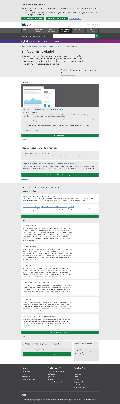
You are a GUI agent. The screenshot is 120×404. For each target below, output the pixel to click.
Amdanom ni (91, 26)
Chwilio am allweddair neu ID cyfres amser (34, 36)
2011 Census (27, 265)
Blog (97, 26)
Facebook (77, 377)
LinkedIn (77, 379)
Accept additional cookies (33, 18)
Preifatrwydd (25, 377)
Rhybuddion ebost (80, 387)
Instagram (77, 374)
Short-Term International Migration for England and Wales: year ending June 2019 (48, 207)
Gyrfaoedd (51, 374)
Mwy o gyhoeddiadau (60, 135)
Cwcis (23, 374)
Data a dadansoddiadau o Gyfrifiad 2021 (50, 41)
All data (63, 75)
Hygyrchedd (25, 371)
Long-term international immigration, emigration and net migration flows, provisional (49, 164)
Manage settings (75, 19)
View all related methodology (47, 354)
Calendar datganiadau (67, 26)
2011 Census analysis (29, 226)
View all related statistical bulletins (60, 216)
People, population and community (36, 46)
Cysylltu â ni (52, 377)
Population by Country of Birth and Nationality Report (40, 316)
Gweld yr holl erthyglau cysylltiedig (60, 332)
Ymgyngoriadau (79, 382)
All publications (70, 75)
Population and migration (56, 46)
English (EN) (88, 24)
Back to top (24, 139)
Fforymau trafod (79, 384)
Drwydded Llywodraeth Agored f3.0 (64, 400)
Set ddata (24, 73)
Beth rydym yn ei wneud (56, 371)
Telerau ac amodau (28, 379)
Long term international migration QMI (33, 350)
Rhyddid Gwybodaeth (55, 382)
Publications (31, 73)
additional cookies (42, 13)
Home (23, 46)
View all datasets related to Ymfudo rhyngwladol (60, 175)
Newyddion (51, 379)
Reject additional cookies (57, 18)
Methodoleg (78, 26)
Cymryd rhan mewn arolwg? (91, 30)
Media (84, 26)
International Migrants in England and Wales (36, 282)
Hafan (24, 29)
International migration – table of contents (36, 153)
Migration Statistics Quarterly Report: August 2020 (43, 109)
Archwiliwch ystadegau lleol (86, 344)
